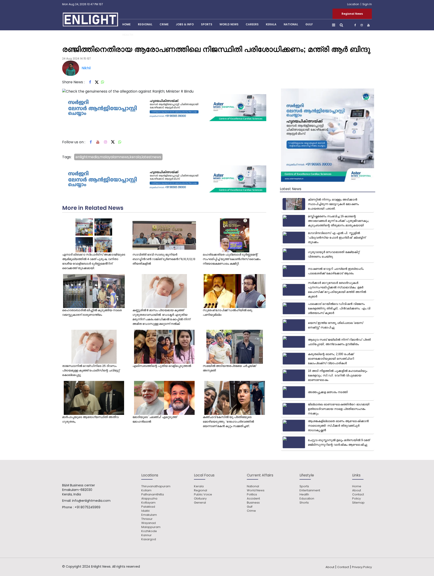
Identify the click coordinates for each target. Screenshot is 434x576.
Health (127, 35)
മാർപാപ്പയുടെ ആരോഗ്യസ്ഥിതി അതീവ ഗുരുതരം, (90, 419)
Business (253, 503)
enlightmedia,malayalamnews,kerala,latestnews (118, 157)
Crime (164, 24)
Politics (252, 494)
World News (228, 24)
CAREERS (252, 24)
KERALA (271, 24)
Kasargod (148, 539)
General (200, 503)
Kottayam (148, 503)
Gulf (309, 24)
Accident (253, 498)
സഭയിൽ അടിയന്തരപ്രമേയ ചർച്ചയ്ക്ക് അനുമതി (229, 368)
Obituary (200, 498)
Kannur (146, 535)
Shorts (304, 503)
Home (356, 486)
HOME (126, 24)
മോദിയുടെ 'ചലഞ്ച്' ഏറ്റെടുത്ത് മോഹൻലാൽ (154, 419)
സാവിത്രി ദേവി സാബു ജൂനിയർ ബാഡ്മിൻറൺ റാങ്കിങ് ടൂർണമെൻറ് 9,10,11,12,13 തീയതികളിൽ (163, 259)
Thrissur (147, 519)
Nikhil (86, 68)
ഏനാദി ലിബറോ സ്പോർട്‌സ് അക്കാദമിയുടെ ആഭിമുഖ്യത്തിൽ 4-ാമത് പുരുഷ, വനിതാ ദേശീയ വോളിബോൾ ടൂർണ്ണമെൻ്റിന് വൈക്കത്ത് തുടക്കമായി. (93, 261)
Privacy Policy (362, 567)
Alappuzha (149, 498)
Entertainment (310, 490)
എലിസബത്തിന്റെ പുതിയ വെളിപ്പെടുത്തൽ (161, 366)
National (291, 24)
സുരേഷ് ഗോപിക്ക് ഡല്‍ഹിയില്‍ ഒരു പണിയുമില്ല (227, 312)
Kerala (199, 486)
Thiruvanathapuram (155, 486)
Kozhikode (149, 531)
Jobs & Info (185, 24)
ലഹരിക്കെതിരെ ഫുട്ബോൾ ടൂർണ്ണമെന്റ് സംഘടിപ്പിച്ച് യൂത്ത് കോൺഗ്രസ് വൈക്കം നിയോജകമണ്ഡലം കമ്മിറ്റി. (231, 259)
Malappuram (150, 527)
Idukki (145, 511)
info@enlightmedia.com (91, 500)
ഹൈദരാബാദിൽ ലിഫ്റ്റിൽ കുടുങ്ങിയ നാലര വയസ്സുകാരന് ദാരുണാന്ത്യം (92, 312)
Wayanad (148, 523)
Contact (358, 494)
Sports (206, 24)
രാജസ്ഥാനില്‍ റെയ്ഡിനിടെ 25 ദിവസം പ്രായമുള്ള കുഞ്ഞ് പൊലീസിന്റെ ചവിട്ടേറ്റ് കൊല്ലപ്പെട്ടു (91, 370)
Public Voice (203, 494)
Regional (145, 24)
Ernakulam (149, 515)
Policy (356, 498)
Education (307, 498)
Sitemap (358, 503)
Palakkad (148, 507)
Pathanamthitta (152, 494)
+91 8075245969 (87, 507)
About (356, 490)
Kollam (146, 490)
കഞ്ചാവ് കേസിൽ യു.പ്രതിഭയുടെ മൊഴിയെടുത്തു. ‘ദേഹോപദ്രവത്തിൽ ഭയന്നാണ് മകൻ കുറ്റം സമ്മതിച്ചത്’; (228, 421)
